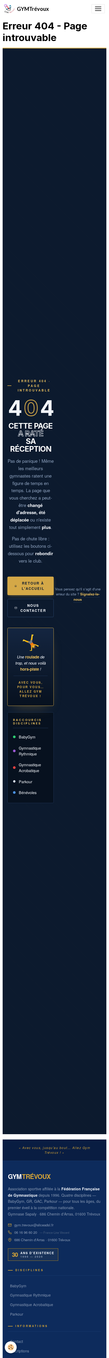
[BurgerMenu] (98, 8)
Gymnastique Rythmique (30, 750)
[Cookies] (11, 1347)
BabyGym (27, 737)
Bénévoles (28, 792)
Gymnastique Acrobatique (30, 767)
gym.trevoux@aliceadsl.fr (33, 1224)
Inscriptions (19, 1350)
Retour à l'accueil (33, 586)
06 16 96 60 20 (25, 1232)
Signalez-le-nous (86, 596)
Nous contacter (33, 608)
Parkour (25, 781)
